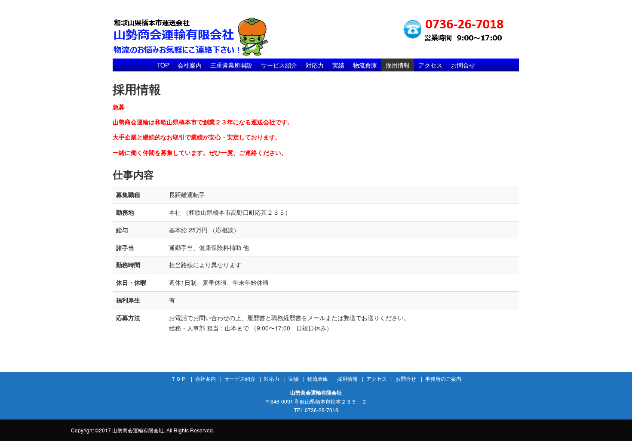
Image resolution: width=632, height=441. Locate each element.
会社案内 (190, 65)
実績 (338, 65)
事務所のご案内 (443, 378)
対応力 (315, 65)
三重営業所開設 (231, 65)
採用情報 (398, 65)
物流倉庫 (365, 65)
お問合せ (463, 65)
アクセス (430, 65)
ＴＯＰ (178, 378)
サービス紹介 (279, 65)
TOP (163, 65)
